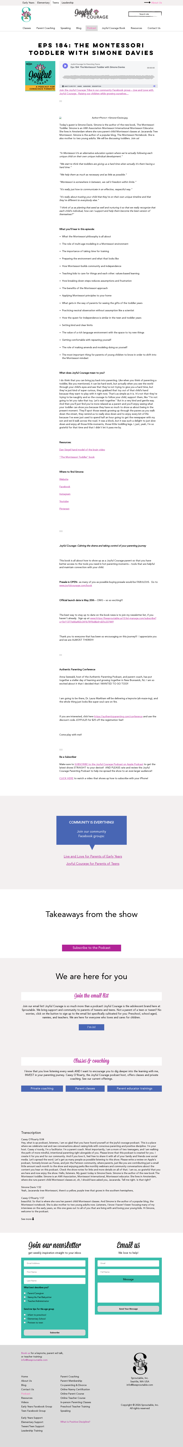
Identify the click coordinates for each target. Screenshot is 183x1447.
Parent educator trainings (134, 1088)
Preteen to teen (35, 1323)
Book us (25, 1353)
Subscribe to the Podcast (91, 948)
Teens (55, 3)
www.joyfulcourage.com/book (75, 585)
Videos (25, 1402)
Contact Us (154, 28)
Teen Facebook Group (33, 1411)
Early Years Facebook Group (36, 1406)
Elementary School (37, 1319)
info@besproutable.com (34, 1360)
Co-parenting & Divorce (73, 1385)
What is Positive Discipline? (75, 1422)
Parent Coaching (45, 28)
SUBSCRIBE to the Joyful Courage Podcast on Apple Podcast (109, 764)
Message (128, 1279)
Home (24, 1376)
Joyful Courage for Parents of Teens (92, 864)
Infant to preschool (37, 1315)
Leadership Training (31, 1431)
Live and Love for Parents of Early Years (93, 856)
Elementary (43, 3)
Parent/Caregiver (36, 1293)
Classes (27, 28)
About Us (156, 3)
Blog (78, 28)
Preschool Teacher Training (75, 1406)
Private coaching (42, 1088)
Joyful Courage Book (113, 28)
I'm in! (91, 1027)
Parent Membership (71, 1381)
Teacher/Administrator (38, 1301)
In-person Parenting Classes (75, 1402)
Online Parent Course (72, 1394)
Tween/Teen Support (32, 1426)
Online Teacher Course (72, 1398)
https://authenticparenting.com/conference (118, 716)
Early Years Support (32, 1418)
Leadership (68, 3)
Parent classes (85, 1088)
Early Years (28, 3)
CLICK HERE (66, 778)
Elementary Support (32, 1422)
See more (26, 1219)
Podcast (91, 28)
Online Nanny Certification (75, 1389)
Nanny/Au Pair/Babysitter (40, 1297)
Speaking (66, 28)
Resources (136, 28)
